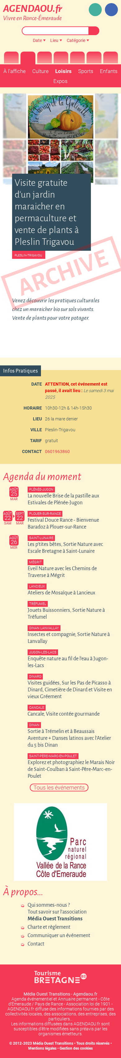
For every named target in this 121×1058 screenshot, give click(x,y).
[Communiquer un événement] (95, 9)
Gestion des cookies (76, 1048)
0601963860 (57, 451)
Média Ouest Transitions (53, 1043)
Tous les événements (59, 787)
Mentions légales (42, 1048)
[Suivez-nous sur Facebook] (111, 9)
